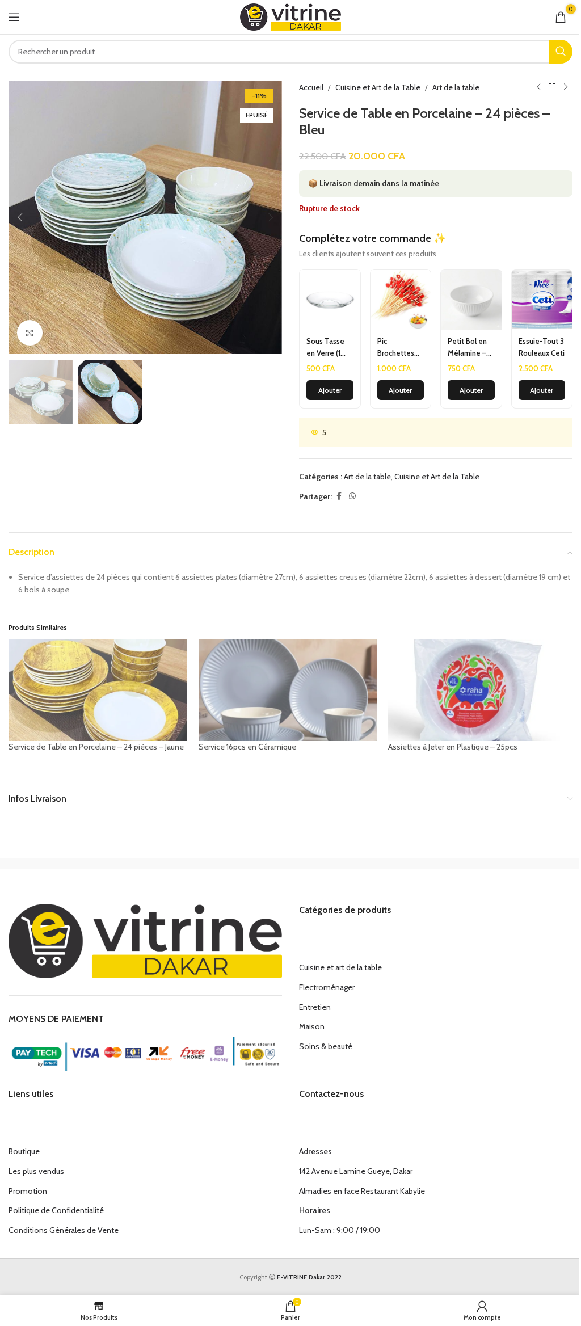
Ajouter (330, 390)
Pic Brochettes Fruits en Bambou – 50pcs (395, 347)
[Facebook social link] (339, 496)
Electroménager (327, 987)
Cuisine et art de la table (340, 967)
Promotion (28, 1191)
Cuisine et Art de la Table (377, 87)
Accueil (311, 87)
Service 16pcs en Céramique (247, 747)
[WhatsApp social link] (352, 496)
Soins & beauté (325, 1046)
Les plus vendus (36, 1171)
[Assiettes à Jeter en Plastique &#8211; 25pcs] (477, 690)
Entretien (315, 1007)
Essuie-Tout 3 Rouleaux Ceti (542, 346)
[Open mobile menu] (14, 17)
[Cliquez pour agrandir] (30, 333)
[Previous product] (538, 87)
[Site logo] (291, 16)
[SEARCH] (560, 52)
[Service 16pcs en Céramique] (288, 690)
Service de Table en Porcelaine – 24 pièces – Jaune (96, 747)
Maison (312, 1026)
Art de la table (455, 87)
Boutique (24, 1151)
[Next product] (565, 87)
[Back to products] (552, 87)
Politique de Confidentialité (56, 1210)
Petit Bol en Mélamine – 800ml (467, 347)
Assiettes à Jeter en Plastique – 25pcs (452, 747)
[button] (20, 217)
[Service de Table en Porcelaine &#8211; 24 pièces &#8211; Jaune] (98, 690)
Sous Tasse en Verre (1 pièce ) (325, 347)
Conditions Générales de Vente (64, 1230)
